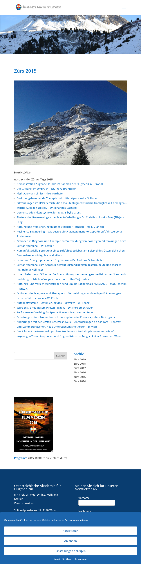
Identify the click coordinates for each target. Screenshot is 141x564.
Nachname (85, 511)
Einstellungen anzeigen (71, 551)
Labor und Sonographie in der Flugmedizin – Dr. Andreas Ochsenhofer (60, 260)
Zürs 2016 (80, 372)
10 (76, 157)
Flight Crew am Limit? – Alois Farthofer (40, 193)
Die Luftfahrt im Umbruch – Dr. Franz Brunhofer (46, 188)
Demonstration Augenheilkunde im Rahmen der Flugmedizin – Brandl (60, 184)
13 (86, 157)
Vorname (84, 498)
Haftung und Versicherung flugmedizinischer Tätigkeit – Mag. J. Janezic (60, 226)
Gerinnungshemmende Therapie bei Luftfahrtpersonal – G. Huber (57, 198)
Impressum (81, 559)
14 (89, 157)
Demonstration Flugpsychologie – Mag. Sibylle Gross (49, 212)
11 (79, 157)
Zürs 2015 (80, 377)
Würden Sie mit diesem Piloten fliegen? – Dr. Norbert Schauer (55, 307)
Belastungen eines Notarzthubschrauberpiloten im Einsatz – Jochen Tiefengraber (67, 317)
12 (83, 157)
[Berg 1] (70, 164)
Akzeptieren (70, 531)
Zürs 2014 (80, 381)
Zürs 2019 (80, 359)
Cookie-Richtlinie (63, 559)
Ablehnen (70, 541)
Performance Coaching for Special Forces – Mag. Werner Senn (55, 312)
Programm (20, 458)
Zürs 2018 (80, 363)
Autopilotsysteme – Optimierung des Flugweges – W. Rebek (53, 303)
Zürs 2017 (80, 368)
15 (92, 157)
